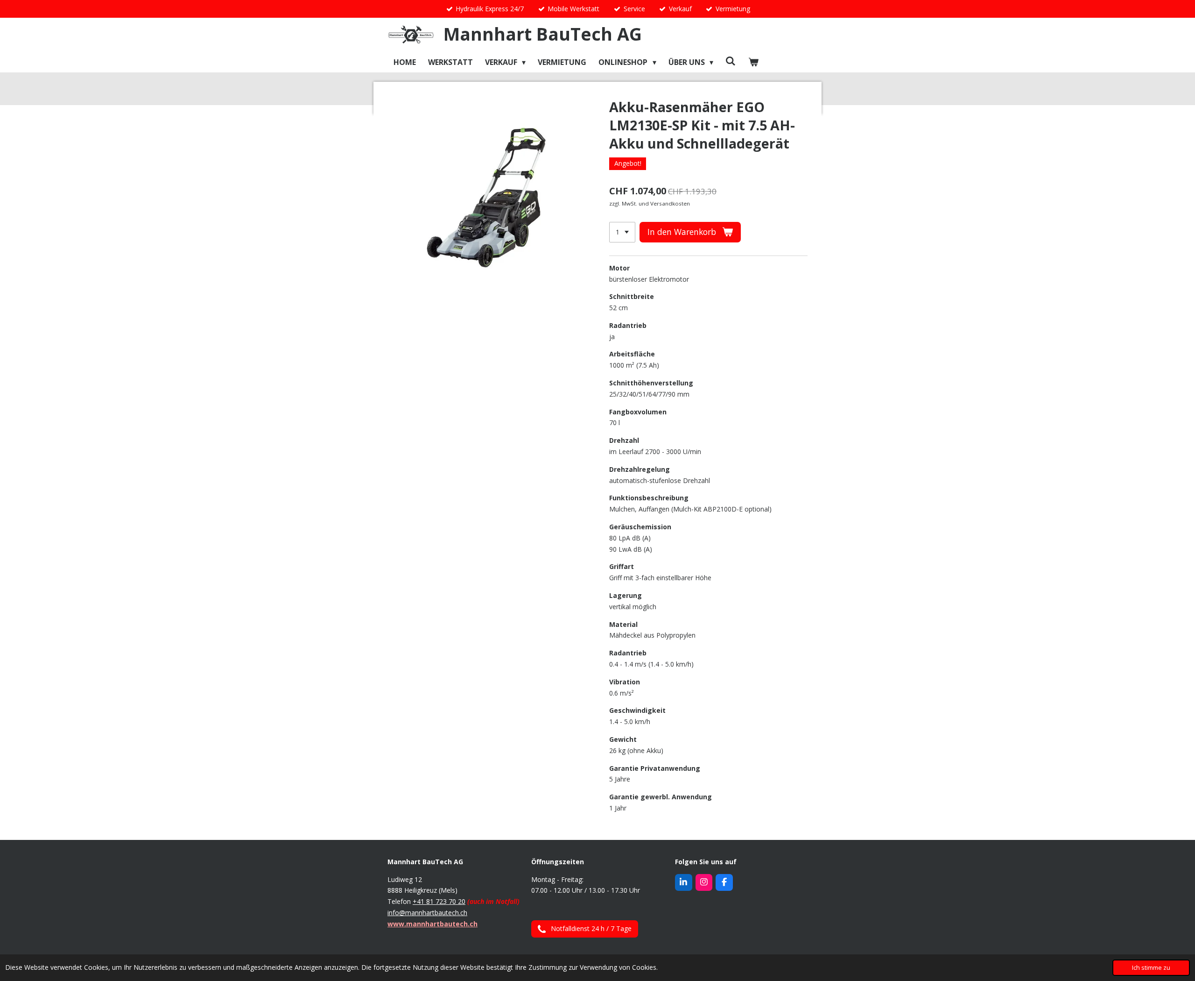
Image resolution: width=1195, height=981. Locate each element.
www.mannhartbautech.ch (432, 923)
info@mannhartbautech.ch (427, 912)
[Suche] (730, 60)
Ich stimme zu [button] (1151, 968)
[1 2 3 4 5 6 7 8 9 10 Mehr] (622, 232)
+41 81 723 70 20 (439, 901)
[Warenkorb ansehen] (753, 61)
